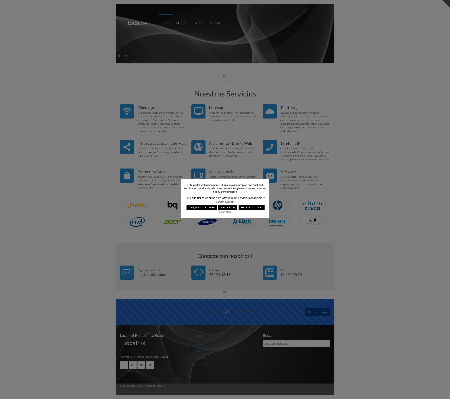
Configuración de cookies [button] (202, 207)
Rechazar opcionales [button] (251, 207)
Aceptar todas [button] (227, 207)
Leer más (225, 211)
